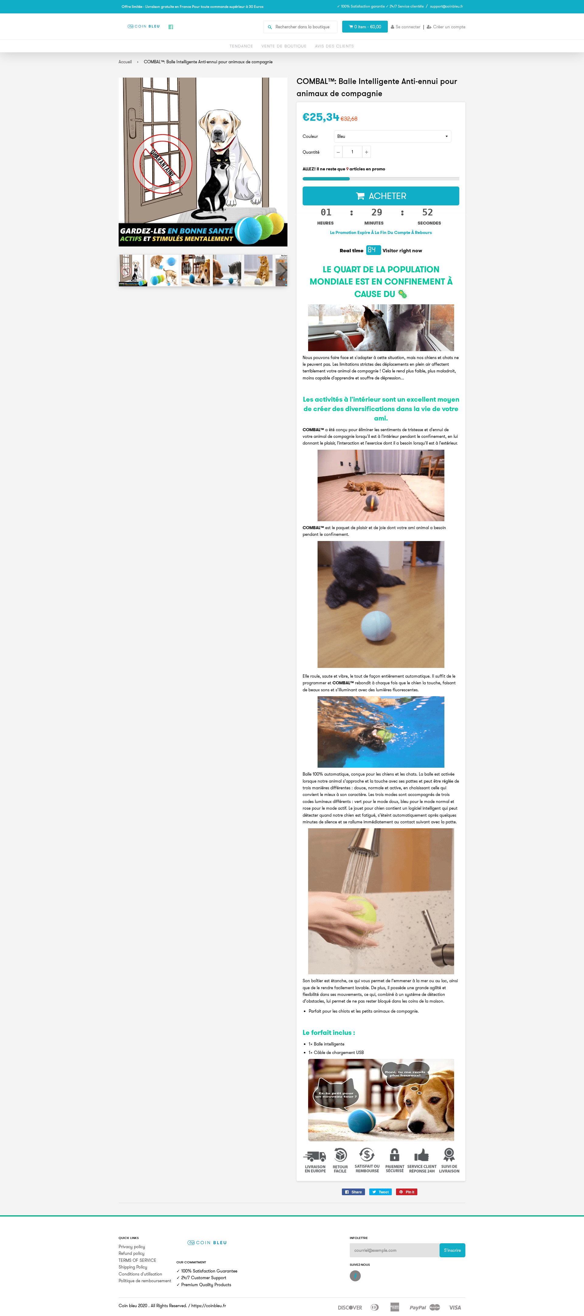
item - (367, 27)
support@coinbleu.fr (446, 6)
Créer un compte (449, 27)
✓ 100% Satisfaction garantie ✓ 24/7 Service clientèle (380, 6)
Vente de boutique (284, 46)
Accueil (125, 62)
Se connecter (408, 27)
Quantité (311, 152)
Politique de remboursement (145, 1280)
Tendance (241, 46)
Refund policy (131, 1253)
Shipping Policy (133, 1267)
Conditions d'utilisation (140, 1274)
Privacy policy (132, 1246)
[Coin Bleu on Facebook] (355, 1275)
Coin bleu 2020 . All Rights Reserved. (153, 1305)
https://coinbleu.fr (208, 1305)
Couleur (310, 136)
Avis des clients (334, 46)
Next (282, 270)
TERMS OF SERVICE (137, 1260)
